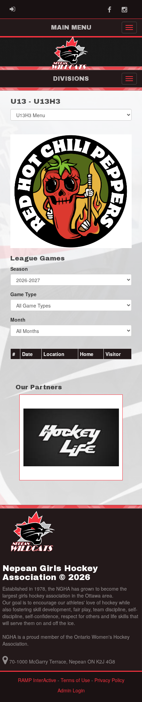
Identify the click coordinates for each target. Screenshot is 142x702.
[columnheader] (15, 354)
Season (19, 268)
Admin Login (71, 690)
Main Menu (71, 27)
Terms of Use (75, 680)
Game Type (23, 294)
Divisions (71, 78)
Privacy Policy (109, 680)
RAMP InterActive (37, 680)
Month (18, 319)
